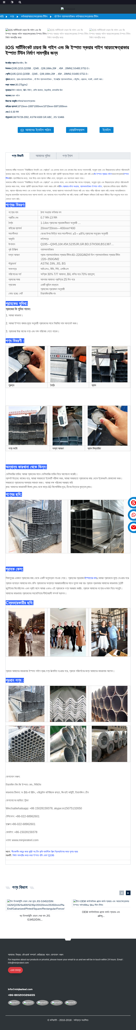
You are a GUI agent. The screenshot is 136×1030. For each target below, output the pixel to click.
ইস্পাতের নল (90, 578)
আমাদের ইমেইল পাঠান (38, 130)
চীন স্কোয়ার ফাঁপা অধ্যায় (69, 186)
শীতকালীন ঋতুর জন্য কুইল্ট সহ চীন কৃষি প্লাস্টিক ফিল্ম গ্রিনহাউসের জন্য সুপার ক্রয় (44, 851)
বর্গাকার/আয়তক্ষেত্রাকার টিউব (34, 16)
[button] (127, 34)
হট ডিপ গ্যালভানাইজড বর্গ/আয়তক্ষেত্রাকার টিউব (76, 16)
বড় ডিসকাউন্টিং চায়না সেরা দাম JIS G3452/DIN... (35, 917)
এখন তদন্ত (15, 970)
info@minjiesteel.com (20, 989)
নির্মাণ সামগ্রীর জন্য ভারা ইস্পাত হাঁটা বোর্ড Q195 (33, 855)
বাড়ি (2, 16)
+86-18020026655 (21, 995)
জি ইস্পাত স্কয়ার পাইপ (103, 174)
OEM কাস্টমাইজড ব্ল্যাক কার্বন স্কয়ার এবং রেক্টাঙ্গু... (101, 914)
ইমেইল (106, 130)
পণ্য (12, 16)
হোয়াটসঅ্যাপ (76, 130)
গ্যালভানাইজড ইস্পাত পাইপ (91, 186)
